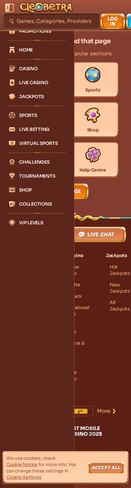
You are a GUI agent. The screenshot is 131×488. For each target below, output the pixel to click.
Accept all (106, 467)
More (103, 411)
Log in (112, 21)
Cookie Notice (22, 464)
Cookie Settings (23, 477)
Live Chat (100, 234)
